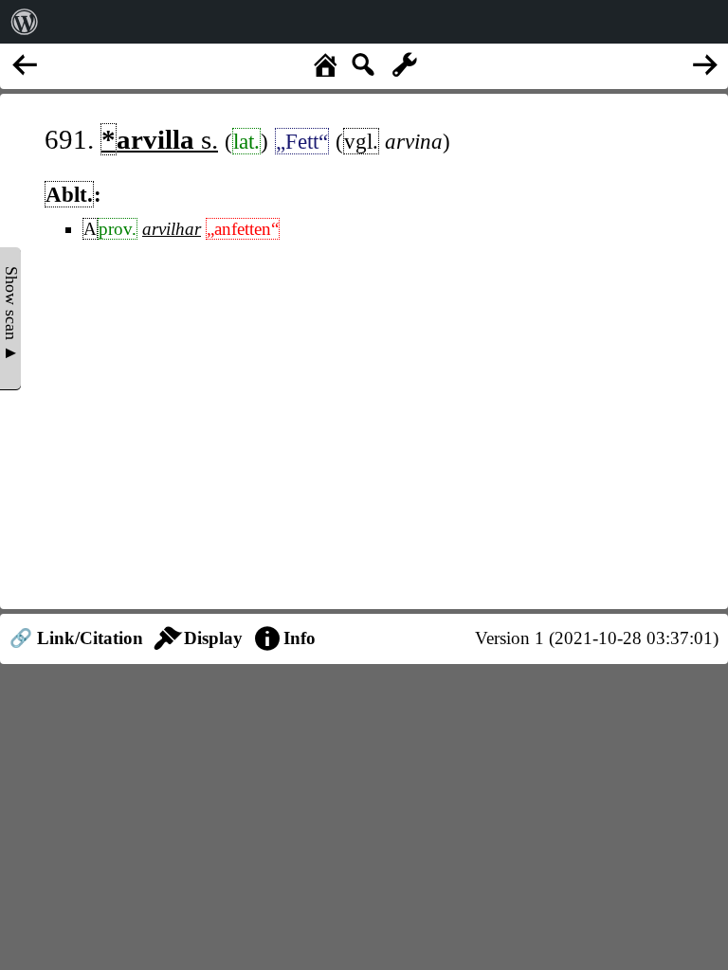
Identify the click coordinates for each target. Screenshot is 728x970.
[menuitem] (24, 22)
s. (159, 139)
